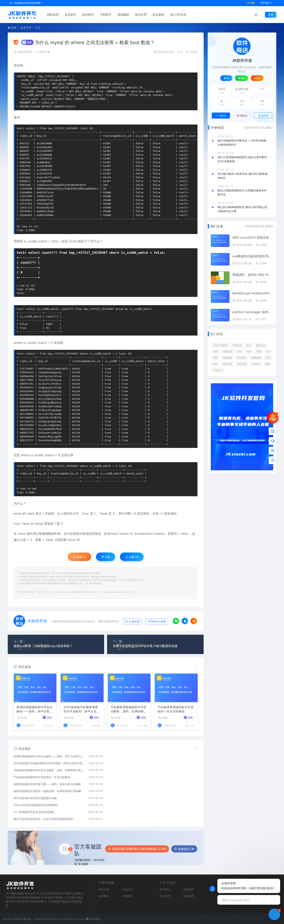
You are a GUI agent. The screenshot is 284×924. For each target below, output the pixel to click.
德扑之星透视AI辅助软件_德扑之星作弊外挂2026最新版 (242, 159)
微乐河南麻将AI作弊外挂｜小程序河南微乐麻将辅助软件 (242, 142)
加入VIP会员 (178, 14)
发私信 (243, 115)
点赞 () (133, 556)
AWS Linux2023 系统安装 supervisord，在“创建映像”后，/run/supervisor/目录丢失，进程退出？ (252, 237)
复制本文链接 (158, 621)
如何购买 (103, 896)
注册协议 (127, 896)
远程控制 (242, 363)
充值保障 (188, 889)
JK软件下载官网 (26, 592)
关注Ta (222, 115)
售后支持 (164, 896)
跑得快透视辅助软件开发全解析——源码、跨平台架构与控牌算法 (35, 709)
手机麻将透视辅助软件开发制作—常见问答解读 (176, 709)
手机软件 (105, 14)
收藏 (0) (81, 556)
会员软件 (70, 14)
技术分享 (141, 14)
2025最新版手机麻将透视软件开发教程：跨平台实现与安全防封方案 (81, 709)
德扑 (249, 351)
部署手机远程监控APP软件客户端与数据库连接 (145, 646)
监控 (249, 345)
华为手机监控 (220, 345)
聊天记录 (227, 363)
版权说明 (188, 896)
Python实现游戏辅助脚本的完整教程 (36, 805)
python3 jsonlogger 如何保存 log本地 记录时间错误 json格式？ (252, 312)
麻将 (267, 363)
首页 (13, 27)
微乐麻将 (227, 357)
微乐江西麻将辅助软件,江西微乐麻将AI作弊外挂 (242, 192)
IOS (268, 351)
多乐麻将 (242, 357)
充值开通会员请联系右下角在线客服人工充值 (139, 849)
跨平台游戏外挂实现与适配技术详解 (35, 798)
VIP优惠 (251, 3)
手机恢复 (236, 345)
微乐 (215, 363)
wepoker (218, 370)
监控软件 (88, 14)
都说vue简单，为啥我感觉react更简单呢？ (43, 646)
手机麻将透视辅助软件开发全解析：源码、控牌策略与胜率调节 (129, 709)
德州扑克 (227, 351)
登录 (270, 14)
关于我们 (164, 889)
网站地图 (94, 919)
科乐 (268, 357)
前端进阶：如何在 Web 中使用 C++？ (252, 275)
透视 (259, 351)
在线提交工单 (186, 849)
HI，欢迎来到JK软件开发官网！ (26, 3)
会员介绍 (127, 889)
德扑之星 (260, 345)
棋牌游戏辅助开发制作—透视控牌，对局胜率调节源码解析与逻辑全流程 (49, 791)
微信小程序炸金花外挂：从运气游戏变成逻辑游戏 (43, 819)
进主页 (264, 115)
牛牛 (239, 351)
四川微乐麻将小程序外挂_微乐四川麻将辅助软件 (242, 175)
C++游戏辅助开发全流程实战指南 (34, 812)
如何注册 (103, 889)
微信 (215, 351)
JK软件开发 (25, 51)
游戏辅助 (123, 14)
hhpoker (256, 363)
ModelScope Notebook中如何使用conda (252, 293)
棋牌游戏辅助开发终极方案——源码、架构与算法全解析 (47, 784)
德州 (215, 357)
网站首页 (53, 14)
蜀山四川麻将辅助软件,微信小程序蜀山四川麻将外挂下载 (242, 209)
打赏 (107, 556)
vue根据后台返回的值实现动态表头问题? (252, 256)
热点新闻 (158, 14)
